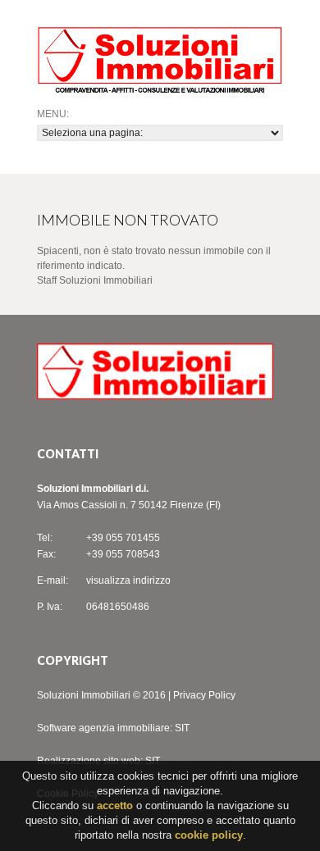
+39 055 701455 (123, 538)
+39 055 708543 (123, 554)
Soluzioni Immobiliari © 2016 (101, 695)
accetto (115, 805)
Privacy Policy (204, 695)
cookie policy (209, 835)
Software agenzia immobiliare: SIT (113, 728)
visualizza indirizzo (128, 580)
